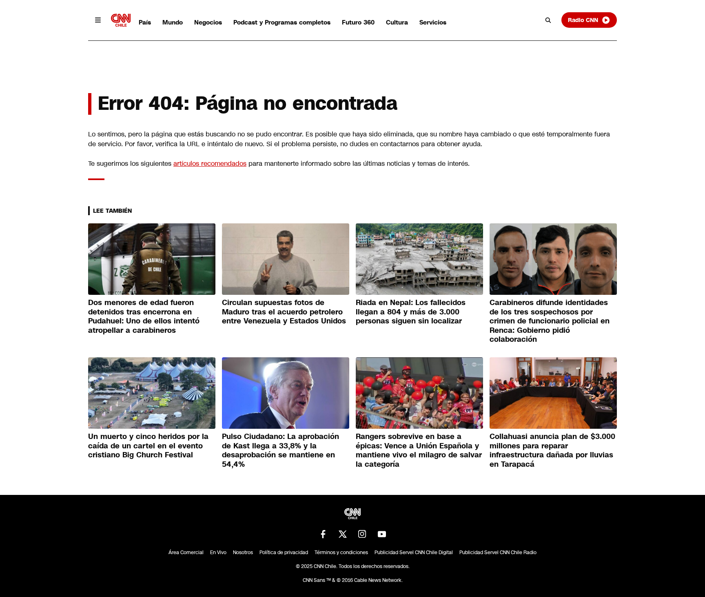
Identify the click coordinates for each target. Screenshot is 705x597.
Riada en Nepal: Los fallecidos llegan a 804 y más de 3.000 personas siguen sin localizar (411, 311)
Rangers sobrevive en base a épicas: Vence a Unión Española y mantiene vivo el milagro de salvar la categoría (419, 450)
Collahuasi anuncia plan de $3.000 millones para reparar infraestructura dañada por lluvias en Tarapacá (552, 450)
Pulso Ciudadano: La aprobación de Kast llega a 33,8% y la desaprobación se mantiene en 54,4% (280, 450)
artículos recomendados (209, 163)
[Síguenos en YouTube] (381, 534)
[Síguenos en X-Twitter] (342, 534)
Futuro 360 (358, 22)
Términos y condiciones (341, 552)
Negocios (208, 22)
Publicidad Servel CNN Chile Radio (498, 552)
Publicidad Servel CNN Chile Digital (414, 552)
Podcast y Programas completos (281, 22)
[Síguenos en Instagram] (362, 534)
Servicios (432, 22)
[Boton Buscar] (548, 20)
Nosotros (243, 552)
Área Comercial (186, 552)
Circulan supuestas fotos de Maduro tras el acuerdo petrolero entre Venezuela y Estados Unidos (284, 311)
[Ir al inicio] (121, 20)
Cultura (397, 22)
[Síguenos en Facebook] (323, 534)
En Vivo (218, 552)
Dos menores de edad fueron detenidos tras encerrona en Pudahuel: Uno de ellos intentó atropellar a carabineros (144, 316)
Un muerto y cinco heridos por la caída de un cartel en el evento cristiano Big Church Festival (148, 445)
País (145, 22)
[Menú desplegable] (98, 20)
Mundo (172, 22)
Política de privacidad (283, 552)
